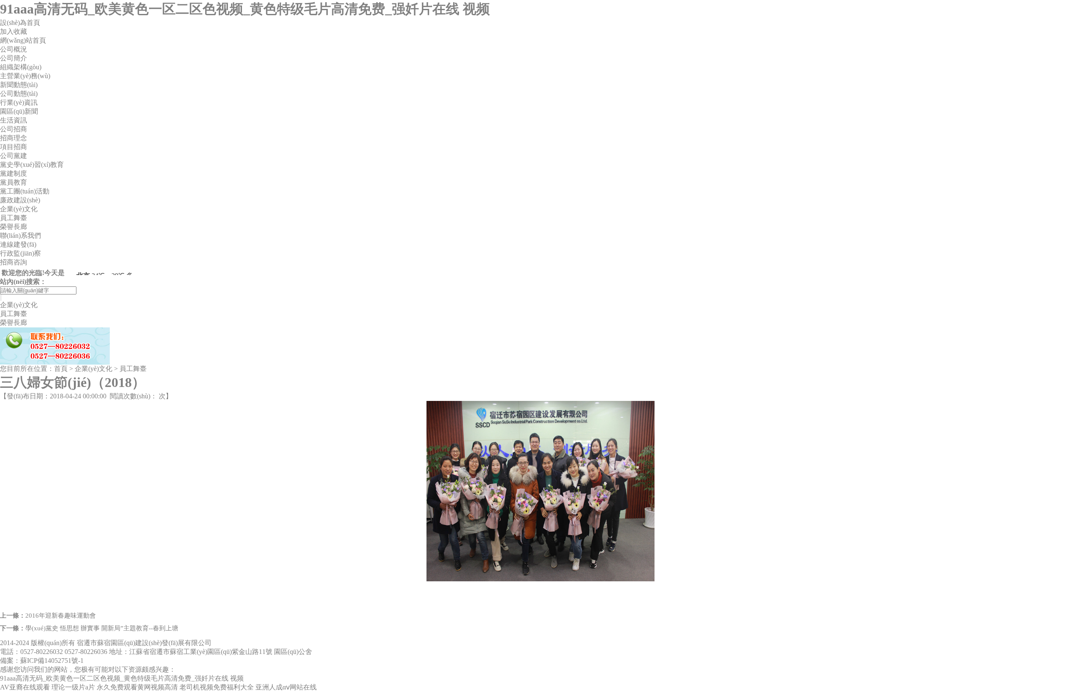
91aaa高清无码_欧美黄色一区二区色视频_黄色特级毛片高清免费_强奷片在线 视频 (245, 8)
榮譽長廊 (13, 226)
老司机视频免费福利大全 (216, 687)
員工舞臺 (13, 217)
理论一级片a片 (73, 687)
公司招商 (13, 129)
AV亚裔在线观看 (25, 687)
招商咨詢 (13, 262)
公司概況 (13, 49)
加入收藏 (13, 31)
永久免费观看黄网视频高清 (137, 687)
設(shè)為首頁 (20, 22)
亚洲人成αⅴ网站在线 (286, 687)
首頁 (61, 368)
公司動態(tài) (19, 93)
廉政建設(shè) (20, 200)
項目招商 (13, 146)
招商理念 (13, 138)
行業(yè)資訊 (19, 102)
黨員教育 (13, 182)
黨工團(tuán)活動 (24, 191)
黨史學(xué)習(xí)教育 (32, 164)
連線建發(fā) (18, 244)
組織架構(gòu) (20, 67)
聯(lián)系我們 (20, 235)
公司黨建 (13, 155)
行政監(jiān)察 (20, 253)
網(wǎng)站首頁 (23, 40)
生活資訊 (13, 120)
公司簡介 (13, 58)
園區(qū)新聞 (19, 111)
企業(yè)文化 (19, 209)
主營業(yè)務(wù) (25, 75)
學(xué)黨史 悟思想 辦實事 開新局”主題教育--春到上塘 (101, 628)
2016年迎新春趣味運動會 (60, 615)
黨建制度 (13, 173)
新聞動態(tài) (19, 84)
